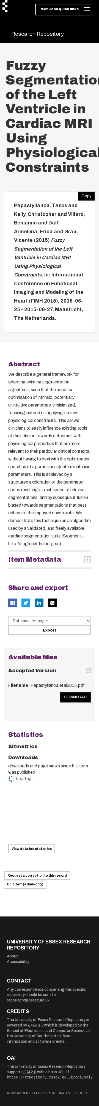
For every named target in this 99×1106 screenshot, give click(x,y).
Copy (84, 194)
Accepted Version (32, 670)
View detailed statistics (32, 849)
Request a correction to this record (37, 875)
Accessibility (18, 962)
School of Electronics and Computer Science (46, 1031)
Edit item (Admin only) (25, 884)
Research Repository (37, 34)
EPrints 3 (35, 1025)
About (12, 956)
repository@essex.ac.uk (28, 1000)
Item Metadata (34, 559)
